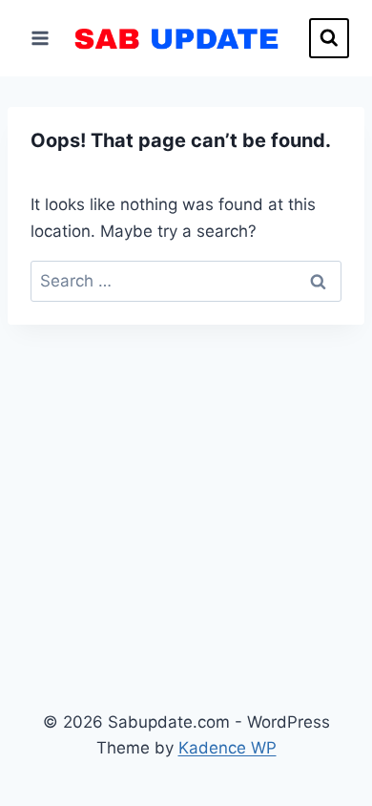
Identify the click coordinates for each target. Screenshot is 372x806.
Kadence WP (227, 747)
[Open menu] (40, 38)
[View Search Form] (329, 38)
